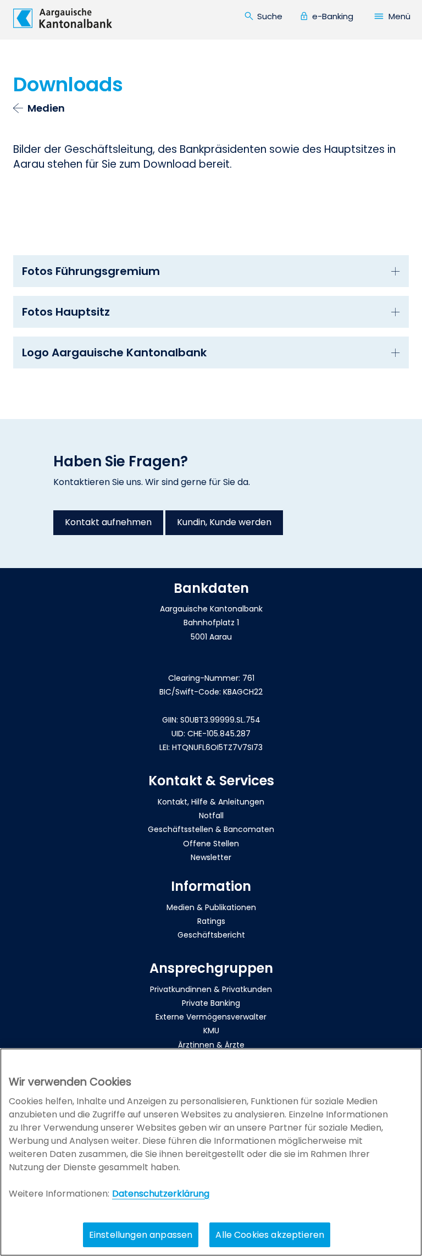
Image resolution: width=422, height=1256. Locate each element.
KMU (211, 1030)
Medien (46, 108)
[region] (211, 1152)
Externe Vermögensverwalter (211, 1016)
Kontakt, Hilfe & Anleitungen (211, 801)
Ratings (211, 921)
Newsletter (211, 857)
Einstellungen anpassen (141, 1235)
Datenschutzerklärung (160, 1193)
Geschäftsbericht (211, 934)
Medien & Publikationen (211, 907)
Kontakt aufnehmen (108, 522)
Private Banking (211, 1003)
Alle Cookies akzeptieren (269, 1235)
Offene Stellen (211, 843)
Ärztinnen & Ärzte (211, 1044)
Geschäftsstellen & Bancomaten (211, 829)
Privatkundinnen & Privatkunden (211, 989)
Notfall (211, 815)
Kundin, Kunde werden (224, 522)
